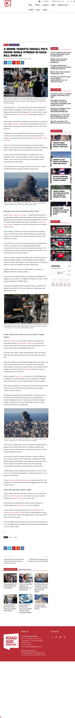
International (12, 42)
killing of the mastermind (22, 114)
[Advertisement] (37, 26)
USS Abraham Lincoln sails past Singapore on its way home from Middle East (60, 116)
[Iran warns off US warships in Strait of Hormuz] (41, 598)
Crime (53, 5)
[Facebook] (71, 1)
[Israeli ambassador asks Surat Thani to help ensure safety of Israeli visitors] (10, 598)
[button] (68, 1)
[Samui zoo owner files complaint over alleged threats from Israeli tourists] (25, 577)
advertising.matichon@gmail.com (35, 653)
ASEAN (38, 10)
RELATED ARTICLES (10, 569)
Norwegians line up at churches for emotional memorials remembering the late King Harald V (60, 103)
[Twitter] (60, 637)
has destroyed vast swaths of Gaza (19, 480)
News (30, 5)
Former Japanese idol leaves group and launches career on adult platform (60, 54)
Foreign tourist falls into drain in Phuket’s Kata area (60, 145)
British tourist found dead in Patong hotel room (60, 72)
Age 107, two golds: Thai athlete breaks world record (60, 122)
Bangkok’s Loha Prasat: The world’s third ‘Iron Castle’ (60, 161)
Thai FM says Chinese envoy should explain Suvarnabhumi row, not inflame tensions (60, 79)
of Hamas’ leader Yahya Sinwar (25, 343)
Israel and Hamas (12, 341)
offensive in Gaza (20, 376)
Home (5, 42)
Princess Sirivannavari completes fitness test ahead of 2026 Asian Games (60, 67)
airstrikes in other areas (19, 498)
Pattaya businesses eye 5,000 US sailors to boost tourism (60, 178)
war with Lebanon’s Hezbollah (17, 215)
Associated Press (11, 59)
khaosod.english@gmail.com (33, 646)
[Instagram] (56, 637)
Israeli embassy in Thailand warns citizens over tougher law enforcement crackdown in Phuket (25, 608)
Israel (15, 537)
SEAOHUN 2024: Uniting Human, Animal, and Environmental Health (38, 560)
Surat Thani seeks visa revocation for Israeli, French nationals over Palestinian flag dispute (41, 587)
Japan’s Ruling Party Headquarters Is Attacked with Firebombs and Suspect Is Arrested (14, 561)
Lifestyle (45, 5)
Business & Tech (63, 5)
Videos (45, 10)
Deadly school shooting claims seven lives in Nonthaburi (58, 60)
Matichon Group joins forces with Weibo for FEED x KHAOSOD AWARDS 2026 (60, 110)
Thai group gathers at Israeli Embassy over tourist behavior (10, 586)
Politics (37, 5)
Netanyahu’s (16, 124)
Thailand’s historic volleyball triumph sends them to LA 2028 (60, 95)
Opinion (31, 10)
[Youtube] (64, 637)
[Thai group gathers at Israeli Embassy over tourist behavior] (10, 577)
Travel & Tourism (56, 131)
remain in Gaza (27, 369)
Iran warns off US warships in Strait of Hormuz (40, 606)
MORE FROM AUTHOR (24, 569)
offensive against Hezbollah (19, 496)
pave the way (21, 505)
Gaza (31, 112)
